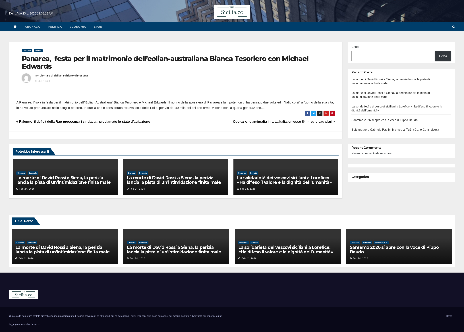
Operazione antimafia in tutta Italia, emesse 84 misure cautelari (283, 121)
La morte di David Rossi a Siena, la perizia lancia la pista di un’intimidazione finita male (63, 180)
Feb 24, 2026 (27, 189)
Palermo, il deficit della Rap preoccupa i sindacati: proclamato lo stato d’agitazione (84, 121)
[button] (453, 26)
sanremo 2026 (381, 243)
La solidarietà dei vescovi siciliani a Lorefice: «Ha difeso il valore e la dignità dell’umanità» (284, 180)
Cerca (355, 46)
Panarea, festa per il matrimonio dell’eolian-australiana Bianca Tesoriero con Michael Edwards (165, 62)
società (38, 51)
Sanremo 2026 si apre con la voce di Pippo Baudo (384, 120)
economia (78, 26)
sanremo (367, 243)
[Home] (15, 26)
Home (449, 316)
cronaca (32, 26)
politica (55, 26)
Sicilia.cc (35, 324)
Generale (27, 51)
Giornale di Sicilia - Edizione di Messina (64, 75)
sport (99, 26)
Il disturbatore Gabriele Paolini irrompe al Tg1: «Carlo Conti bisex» (395, 129)
